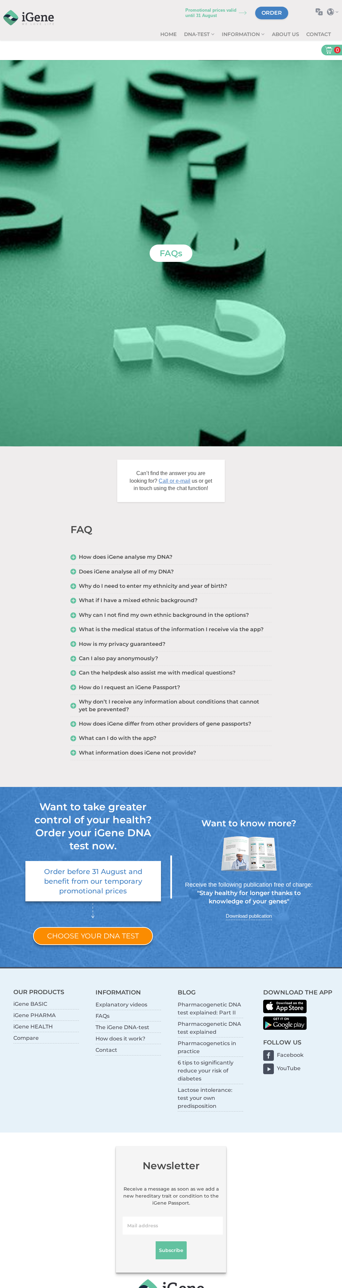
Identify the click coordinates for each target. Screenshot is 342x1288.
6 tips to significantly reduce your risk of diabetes (205, 1070)
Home (168, 34)
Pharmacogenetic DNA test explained (209, 1028)
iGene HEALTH (33, 1026)
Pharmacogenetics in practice (207, 1047)
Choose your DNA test (93, 936)
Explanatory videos (121, 1004)
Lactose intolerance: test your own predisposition (205, 1098)
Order (272, 13)
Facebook (290, 1055)
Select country (334, 12)
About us (285, 34)
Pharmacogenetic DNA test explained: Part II (209, 1008)
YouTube (289, 1068)
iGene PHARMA (34, 1015)
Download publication (249, 916)
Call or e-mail (174, 481)
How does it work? (120, 1038)
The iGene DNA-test (122, 1027)
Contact (318, 34)
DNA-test (197, 34)
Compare (26, 1038)
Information (241, 34)
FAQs (103, 1016)
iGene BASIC (30, 1004)
